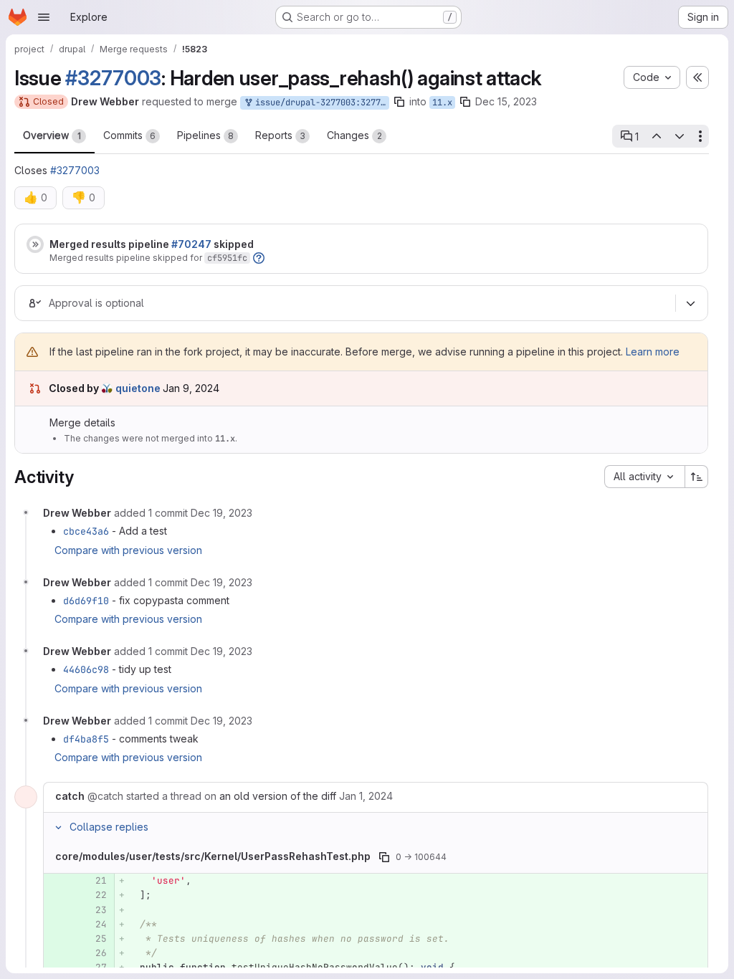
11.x (442, 102)
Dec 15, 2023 (506, 101)
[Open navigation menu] (43, 17)
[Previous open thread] (655, 136)
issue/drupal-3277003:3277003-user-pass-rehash (319, 102)
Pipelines (205, 135)
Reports (280, 135)
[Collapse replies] (58, 827)
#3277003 (113, 78)
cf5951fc (227, 258)
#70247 (191, 244)
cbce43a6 (86, 531)
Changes (354, 135)
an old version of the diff (277, 796)
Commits (129, 135)
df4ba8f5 (86, 738)
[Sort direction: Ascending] (696, 476)
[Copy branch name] (399, 101)
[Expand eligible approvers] (690, 303)
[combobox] (644, 476)
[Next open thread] (679, 136)
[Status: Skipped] (35, 244)
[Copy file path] (384, 857)
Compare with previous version (128, 550)
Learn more (653, 351)
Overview (52, 135)
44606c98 (86, 669)
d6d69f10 (86, 600)
